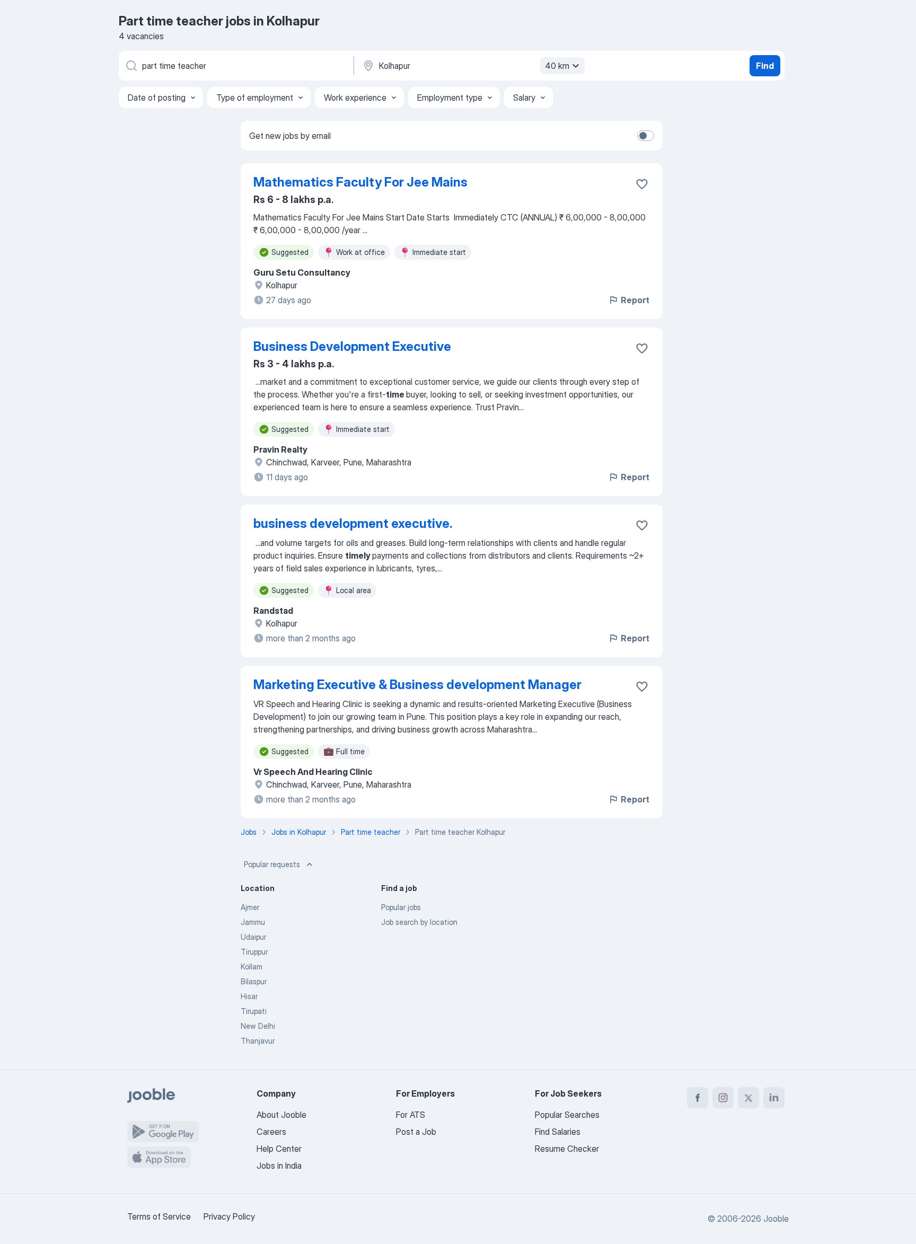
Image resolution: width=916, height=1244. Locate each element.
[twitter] (748, 1097)
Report (635, 300)
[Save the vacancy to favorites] (642, 184)
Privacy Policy (229, 1216)
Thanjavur (258, 1040)
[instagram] (723, 1097)
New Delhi (258, 1025)
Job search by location (419, 922)
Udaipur (253, 936)
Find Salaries (557, 1131)
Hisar (249, 996)
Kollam (251, 966)
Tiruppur (254, 951)
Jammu (253, 922)
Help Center (279, 1148)
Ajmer (250, 907)
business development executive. (352, 523)
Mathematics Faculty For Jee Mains (360, 182)
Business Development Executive (352, 346)
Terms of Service (159, 1216)
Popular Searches (567, 1114)
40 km (557, 65)
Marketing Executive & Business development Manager (417, 684)
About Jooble (281, 1114)
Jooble (776, 1218)
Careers (271, 1131)
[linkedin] (774, 1097)
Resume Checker (567, 1148)
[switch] (645, 135)
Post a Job (416, 1131)
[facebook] (697, 1097)
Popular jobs (401, 907)
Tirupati (254, 1011)
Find (765, 65)
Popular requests (272, 864)
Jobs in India (279, 1165)
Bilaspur (254, 981)
